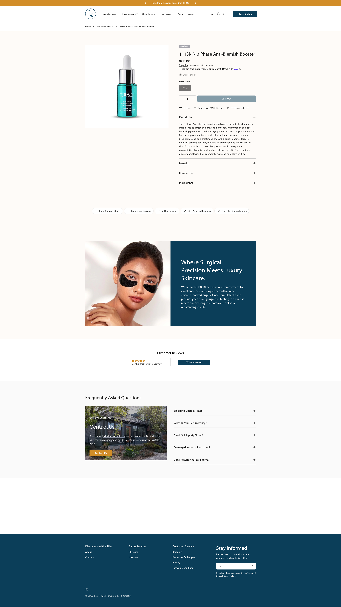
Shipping (183, 65)
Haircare (133, 557)
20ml (186, 89)
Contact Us (101, 452)
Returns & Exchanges (183, 557)
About (88, 551)
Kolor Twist (100, 595)
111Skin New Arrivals (105, 26)
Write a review (194, 362)
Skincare (133, 551)
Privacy (176, 562)
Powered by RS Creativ (119, 595)
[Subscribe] (252, 566)
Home (88, 26)
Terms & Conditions (182, 567)
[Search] (212, 13)
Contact (89, 557)
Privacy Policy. (229, 576)
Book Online (245, 13)
